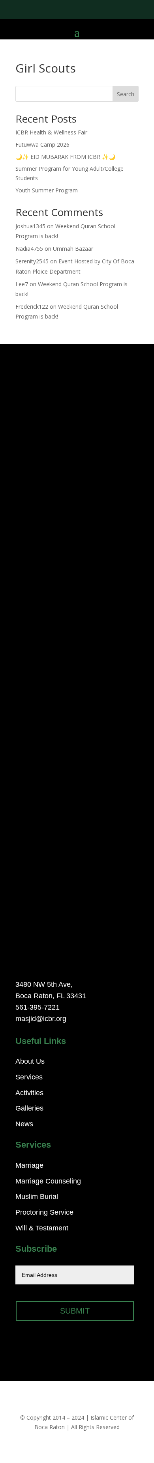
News (24, 1124)
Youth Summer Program (46, 190)
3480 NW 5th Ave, (44, 984)
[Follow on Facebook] (69, 8)
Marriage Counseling (48, 1181)
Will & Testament (41, 1228)
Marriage (29, 1165)
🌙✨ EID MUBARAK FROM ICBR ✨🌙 (65, 156)
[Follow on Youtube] (100, 8)
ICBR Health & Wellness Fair (51, 132)
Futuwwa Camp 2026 (42, 144)
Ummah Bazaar (73, 248)
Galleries (29, 1108)
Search (125, 94)
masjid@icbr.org (40, 1019)
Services (29, 1077)
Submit (75, 1310)
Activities (29, 1093)
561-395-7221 (37, 1007)
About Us (30, 1061)
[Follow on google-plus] (85, 8)
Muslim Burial (36, 1196)
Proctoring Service (44, 1212)
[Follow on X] (53, 8)
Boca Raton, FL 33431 (50, 996)
